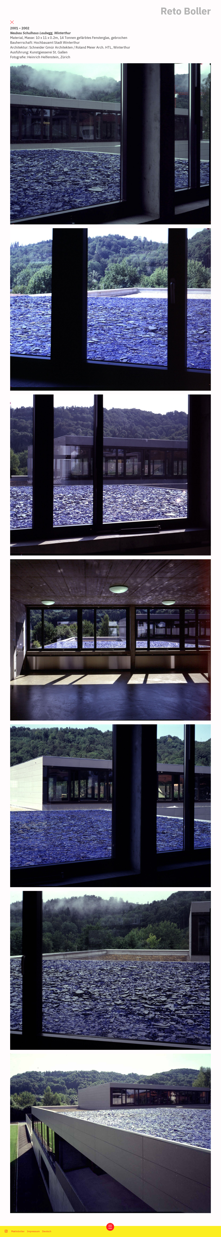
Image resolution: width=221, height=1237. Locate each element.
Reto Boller (185, 10)
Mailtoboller (18, 1231)
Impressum (33, 1231)
